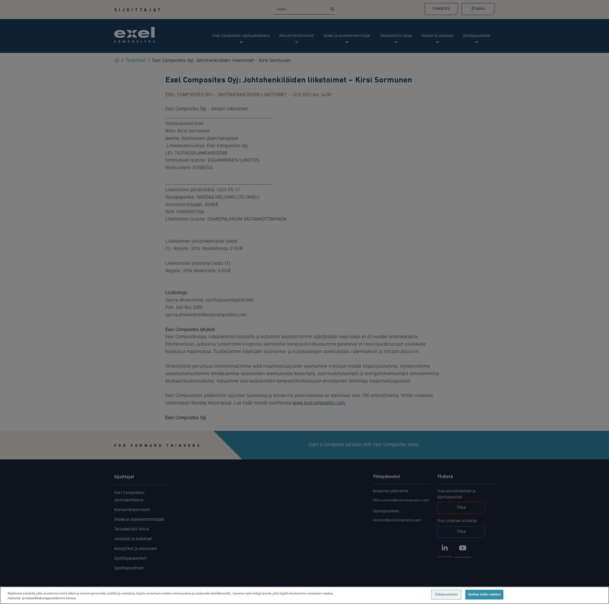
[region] (304, 595)
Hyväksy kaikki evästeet (484, 594)
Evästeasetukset (446, 594)
